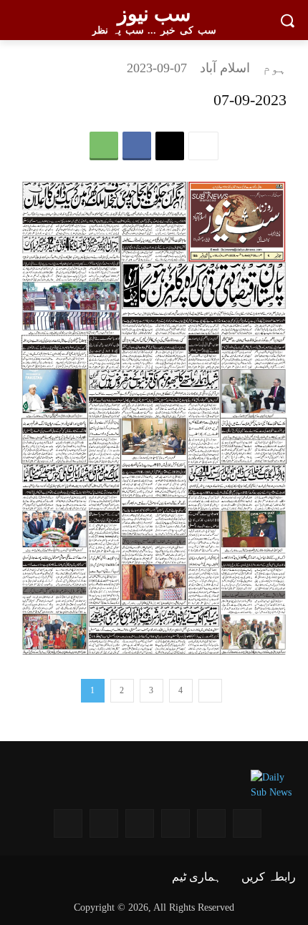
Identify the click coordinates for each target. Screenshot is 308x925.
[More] (203, 146)
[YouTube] (211, 823)
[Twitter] (139, 823)
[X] (169, 146)
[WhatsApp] (104, 146)
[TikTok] (68, 823)
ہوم (275, 68)
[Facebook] (136, 146)
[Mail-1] (104, 823)
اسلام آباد (225, 68)
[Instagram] (247, 823)
